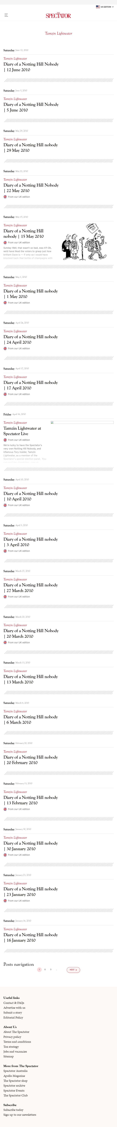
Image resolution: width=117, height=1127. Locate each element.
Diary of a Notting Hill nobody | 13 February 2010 (30, 800)
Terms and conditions (17, 1042)
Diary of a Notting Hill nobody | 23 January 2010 (30, 891)
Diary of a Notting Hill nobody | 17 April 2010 (30, 385)
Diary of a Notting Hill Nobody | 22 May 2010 (30, 187)
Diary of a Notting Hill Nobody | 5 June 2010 (30, 107)
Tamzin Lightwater (15, 58)
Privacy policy (12, 1037)
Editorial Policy (13, 1017)
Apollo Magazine (14, 1076)
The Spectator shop (15, 1081)
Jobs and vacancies (15, 1051)
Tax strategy (11, 1047)
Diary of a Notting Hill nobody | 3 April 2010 (30, 542)
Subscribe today (13, 1110)
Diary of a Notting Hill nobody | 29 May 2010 (30, 147)
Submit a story (12, 1012)
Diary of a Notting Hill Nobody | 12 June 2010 (30, 66)
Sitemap (8, 1056)
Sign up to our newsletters (19, 1115)
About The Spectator (16, 1032)
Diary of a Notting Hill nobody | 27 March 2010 (30, 587)
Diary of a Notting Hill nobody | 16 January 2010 (30, 937)
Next (72, 970)
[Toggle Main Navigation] (16, 15)
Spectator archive (14, 1085)
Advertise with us (14, 1008)
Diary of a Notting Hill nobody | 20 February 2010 (30, 759)
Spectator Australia (15, 1071)
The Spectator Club (15, 1095)
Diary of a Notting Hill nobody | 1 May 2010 (30, 293)
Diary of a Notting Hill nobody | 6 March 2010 (30, 719)
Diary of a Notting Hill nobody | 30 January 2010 (30, 845)
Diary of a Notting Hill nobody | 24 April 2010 (30, 339)
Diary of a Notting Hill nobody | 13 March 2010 (30, 679)
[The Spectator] (58, 15)
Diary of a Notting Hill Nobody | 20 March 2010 (30, 633)
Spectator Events (13, 1090)
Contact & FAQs (13, 1003)
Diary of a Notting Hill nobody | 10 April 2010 (30, 496)
